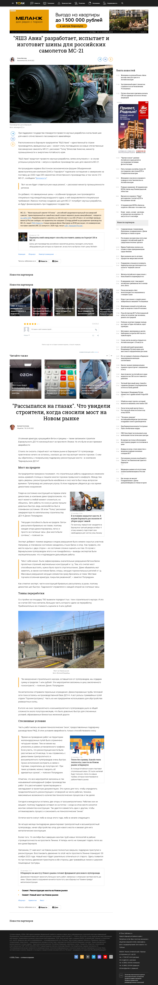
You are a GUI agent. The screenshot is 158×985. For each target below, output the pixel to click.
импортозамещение (46, 254)
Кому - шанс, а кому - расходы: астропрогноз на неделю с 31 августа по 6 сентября (132, 214)
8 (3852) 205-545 (127, 962)
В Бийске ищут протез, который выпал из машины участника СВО (134, 402)
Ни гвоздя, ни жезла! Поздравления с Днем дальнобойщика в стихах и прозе (134, 480)
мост (42, 900)
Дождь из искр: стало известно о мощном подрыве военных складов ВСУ (133, 451)
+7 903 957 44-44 (127, 957)
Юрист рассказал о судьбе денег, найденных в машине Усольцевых (134, 300)
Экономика (96, 3)
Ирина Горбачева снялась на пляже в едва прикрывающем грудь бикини (132, 249)
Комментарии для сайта (89, 352)
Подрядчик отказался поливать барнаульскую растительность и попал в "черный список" (133, 265)
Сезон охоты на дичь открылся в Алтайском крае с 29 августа (133, 341)
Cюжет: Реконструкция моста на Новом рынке (44, 890)
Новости (37, 3)
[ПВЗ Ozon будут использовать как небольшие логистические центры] (25, 379)
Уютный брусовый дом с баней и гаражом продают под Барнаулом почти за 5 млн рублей (134, 385)
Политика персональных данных (135, 974)
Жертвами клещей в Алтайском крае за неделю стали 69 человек (133, 307)
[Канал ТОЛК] (55, 261)
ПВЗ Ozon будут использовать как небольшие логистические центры (25, 389)
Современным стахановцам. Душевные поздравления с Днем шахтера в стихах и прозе (134, 231)
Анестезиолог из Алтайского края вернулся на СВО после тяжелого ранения (134, 376)
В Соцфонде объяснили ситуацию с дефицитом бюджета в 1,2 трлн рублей (60, 390)
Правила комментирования (133, 978)
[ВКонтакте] (105, 59)
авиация (21, 254)
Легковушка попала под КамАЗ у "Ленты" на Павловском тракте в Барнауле (133, 460)
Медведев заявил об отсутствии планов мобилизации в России (133, 470)
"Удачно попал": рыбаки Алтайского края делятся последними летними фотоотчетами (131, 161)
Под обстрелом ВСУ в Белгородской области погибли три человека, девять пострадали (134, 315)
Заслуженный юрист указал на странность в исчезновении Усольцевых (133, 86)
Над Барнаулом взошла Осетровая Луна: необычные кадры (134, 427)
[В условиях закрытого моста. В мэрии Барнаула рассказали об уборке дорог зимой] (87, 501)
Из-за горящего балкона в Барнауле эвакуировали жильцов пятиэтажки (134, 358)
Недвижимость (112, 3)
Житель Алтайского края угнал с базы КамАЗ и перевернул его (133, 275)
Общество (20, 428)
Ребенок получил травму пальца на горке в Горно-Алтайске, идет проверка (133, 324)
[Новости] (43, 261)
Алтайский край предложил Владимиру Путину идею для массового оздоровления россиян (134, 349)
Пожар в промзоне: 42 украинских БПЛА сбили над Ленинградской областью (134, 189)
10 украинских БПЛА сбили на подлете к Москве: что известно (133, 206)
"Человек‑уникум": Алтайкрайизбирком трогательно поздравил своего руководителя (134, 419)
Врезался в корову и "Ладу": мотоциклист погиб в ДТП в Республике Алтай (132, 198)
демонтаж (32, 900)
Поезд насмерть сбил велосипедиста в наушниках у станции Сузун (133, 292)
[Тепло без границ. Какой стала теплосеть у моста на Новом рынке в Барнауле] (87, 745)
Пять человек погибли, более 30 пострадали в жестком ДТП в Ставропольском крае (133, 171)
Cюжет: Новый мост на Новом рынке (40, 895)
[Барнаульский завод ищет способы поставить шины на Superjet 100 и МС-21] (22, 241)
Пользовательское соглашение (134, 976)
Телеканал (50, 3)
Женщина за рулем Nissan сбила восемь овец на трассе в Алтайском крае (133, 77)
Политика (82, 3)
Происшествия (66, 3)
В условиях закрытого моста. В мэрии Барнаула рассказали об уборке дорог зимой (86, 518)
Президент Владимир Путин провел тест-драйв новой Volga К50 (134, 393)
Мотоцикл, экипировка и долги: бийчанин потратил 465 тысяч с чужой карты (133, 333)
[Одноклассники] (110, 59)
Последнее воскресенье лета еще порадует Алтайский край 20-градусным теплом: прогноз (134, 240)
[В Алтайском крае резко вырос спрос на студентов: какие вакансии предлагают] (95, 379)
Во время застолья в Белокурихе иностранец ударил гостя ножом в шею (134, 442)
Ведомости (41, 178)
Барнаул (31, 254)
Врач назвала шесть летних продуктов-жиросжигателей (132, 257)
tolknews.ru (128, 933)
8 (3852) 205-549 (127, 965)
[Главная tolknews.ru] (20, 3)
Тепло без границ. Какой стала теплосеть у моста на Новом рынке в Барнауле (86, 762)
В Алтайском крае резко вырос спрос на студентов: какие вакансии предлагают (95, 389)
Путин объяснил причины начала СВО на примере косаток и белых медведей (134, 95)
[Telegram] (100, 59)
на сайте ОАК (25, 218)
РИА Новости (37, 223)
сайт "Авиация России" (73, 226)
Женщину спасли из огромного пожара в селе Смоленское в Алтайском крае (133, 180)
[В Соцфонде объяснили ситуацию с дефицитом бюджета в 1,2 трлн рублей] (60, 379)
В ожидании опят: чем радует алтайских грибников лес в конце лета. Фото (134, 283)
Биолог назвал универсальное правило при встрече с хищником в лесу (134, 367)
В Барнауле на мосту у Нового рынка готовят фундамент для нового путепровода (60, 873)
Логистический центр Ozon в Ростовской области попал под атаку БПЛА (133, 410)
